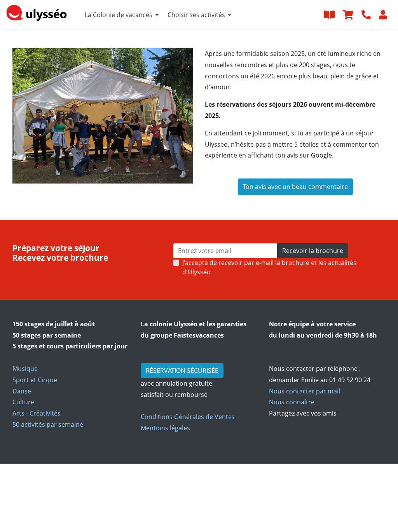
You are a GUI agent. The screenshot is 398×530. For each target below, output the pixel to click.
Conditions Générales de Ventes (188, 416)
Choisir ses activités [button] (196, 14)
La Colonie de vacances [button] (118, 14)
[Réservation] (349, 14)
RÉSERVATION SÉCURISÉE (182, 370)
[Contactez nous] (367, 14)
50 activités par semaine (47, 424)
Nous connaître (291, 402)
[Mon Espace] (384, 14)
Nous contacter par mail (304, 391)
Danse (21, 391)
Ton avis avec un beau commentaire (295, 186)
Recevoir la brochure (312, 250)
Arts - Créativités (36, 413)
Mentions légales (165, 428)
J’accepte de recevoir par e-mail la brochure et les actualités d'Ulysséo (269, 267)
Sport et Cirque (34, 380)
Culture (23, 402)
